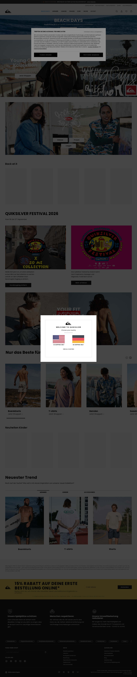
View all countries (68, 349)
